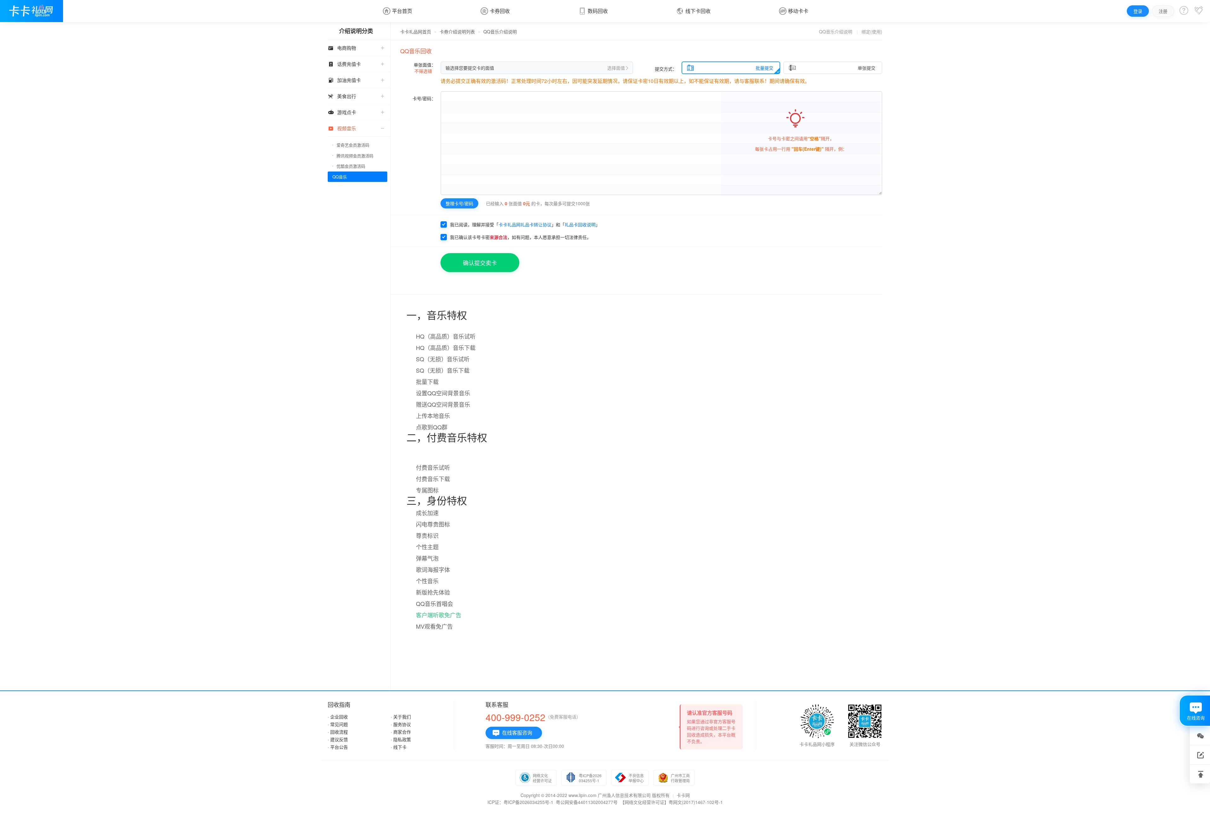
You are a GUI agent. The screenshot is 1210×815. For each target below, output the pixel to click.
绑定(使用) (871, 31)
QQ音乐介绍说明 (835, 31)
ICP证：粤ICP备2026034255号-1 (520, 802)
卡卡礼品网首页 (415, 31)
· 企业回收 (338, 716)
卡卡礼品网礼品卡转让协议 (524, 224)
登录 (1137, 11)
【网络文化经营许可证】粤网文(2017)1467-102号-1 (671, 802)
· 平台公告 (338, 747)
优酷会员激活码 (351, 166)
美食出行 (342, 96)
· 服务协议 (401, 724)
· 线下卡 (398, 747)
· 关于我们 (401, 716)
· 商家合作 (401, 732)
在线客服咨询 (512, 733)
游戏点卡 (342, 112)
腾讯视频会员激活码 (355, 156)
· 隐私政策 (401, 739)
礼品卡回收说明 (580, 224)
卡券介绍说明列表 (457, 31)
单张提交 (831, 68)
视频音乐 (342, 128)
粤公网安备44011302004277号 (587, 802)
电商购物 (342, 47)
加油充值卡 (344, 80)
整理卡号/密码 (459, 203)
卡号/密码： (424, 98)
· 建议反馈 (338, 739)
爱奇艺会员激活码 (353, 145)
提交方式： (666, 69)
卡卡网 (683, 795)
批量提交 (730, 68)
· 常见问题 (338, 724)
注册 (1163, 11)
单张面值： (425, 67)
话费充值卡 (344, 64)
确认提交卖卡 (480, 263)
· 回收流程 (338, 732)
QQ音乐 (339, 177)
